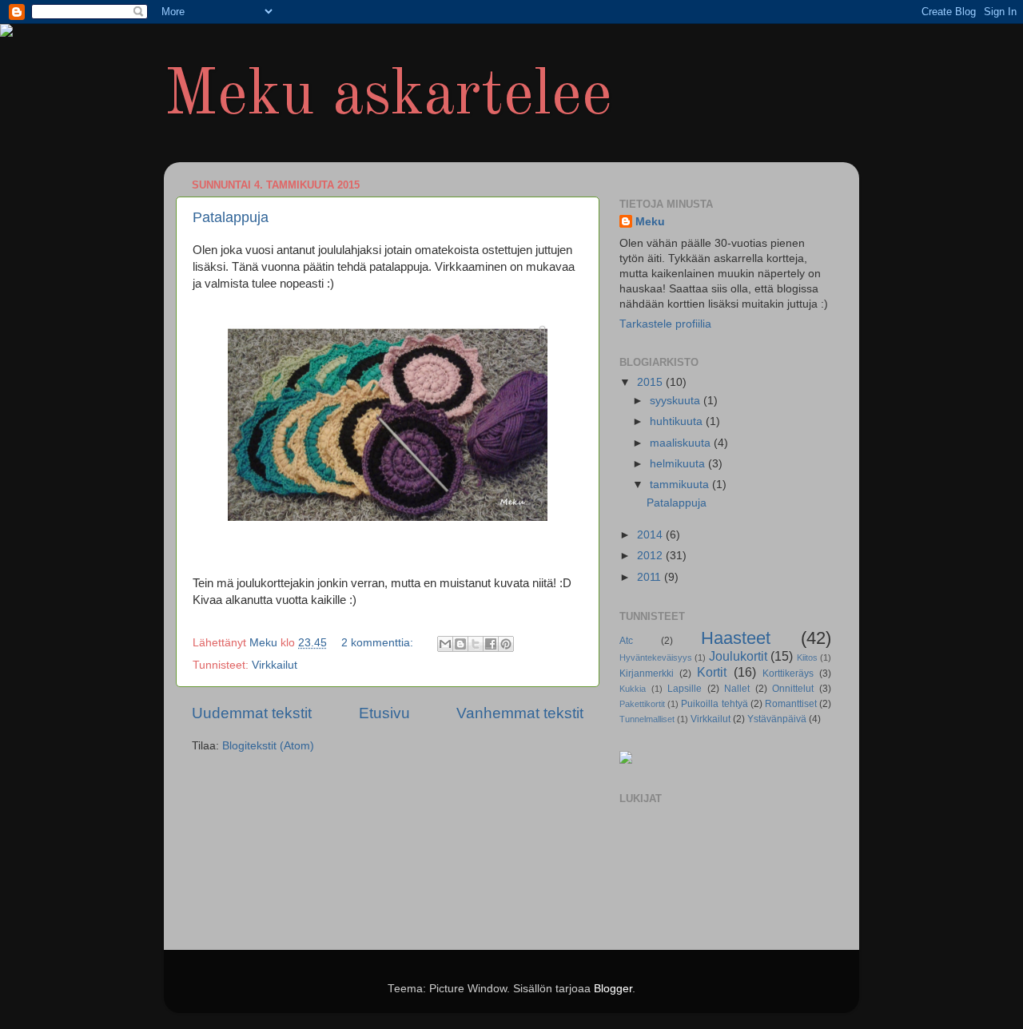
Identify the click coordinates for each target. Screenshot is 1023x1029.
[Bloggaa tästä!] (460, 644)
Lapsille (684, 688)
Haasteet (735, 638)
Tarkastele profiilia (665, 324)
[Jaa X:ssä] (476, 644)
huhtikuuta (678, 421)
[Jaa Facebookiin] (491, 644)
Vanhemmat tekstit (519, 713)
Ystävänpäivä (776, 719)
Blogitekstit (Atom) (268, 746)
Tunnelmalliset (647, 719)
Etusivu (384, 713)
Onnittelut (793, 688)
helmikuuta (679, 464)
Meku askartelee (388, 97)
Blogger (613, 989)
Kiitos (807, 657)
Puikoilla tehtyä (714, 703)
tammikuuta (681, 485)
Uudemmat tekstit (252, 713)
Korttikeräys (788, 673)
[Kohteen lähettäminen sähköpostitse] (445, 644)
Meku (650, 222)
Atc (626, 640)
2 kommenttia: (378, 643)
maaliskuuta (682, 443)
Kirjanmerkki (646, 673)
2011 (650, 577)
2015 (651, 382)
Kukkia (632, 688)
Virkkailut (274, 665)
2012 (651, 556)
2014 (651, 535)
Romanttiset (791, 703)
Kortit (711, 672)
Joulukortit (738, 656)
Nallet (737, 688)
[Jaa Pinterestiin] (506, 644)
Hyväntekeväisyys (655, 657)
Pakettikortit (642, 704)
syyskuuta (676, 401)
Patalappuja (231, 217)
